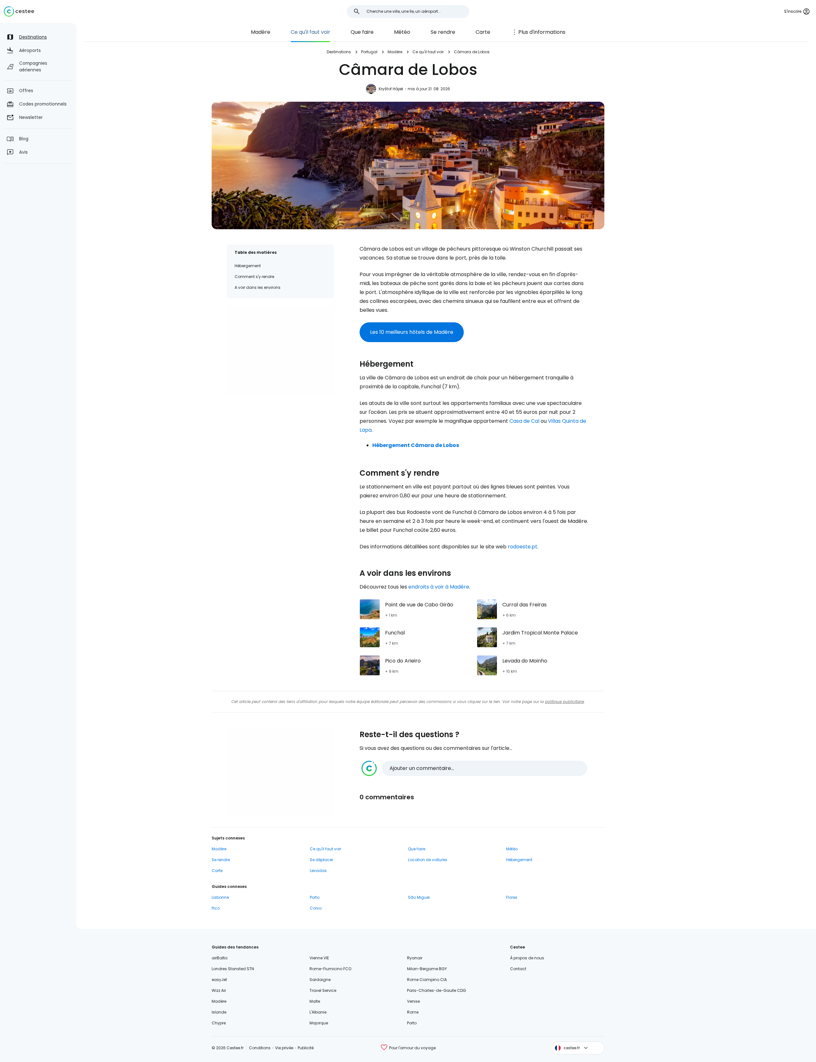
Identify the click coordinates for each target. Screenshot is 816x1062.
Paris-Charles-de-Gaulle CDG (436, 990)
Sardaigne (320, 979)
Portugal (369, 52)
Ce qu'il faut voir (310, 32)
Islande (219, 1012)
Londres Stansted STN (233, 968)
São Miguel (419, 897)
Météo (402, 32)
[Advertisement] (280, 350)
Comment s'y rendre (254, 276)
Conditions (260, 1048)
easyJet (219, 979)
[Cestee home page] (19, 11)
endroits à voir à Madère (438, 586)
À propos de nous (527, 958)
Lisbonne (220, 897)
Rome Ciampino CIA (427, 979)
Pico (216, 908)
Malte (315, 1001)
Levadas (318, 870)
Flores (511, 897)
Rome (413, 1012)
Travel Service (323, 990)
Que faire (362, 32)
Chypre (219, 1023)
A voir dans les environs (257, 287)
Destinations (339, 52)
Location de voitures (427, 859)
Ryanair (414, 958)
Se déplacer (321, 859)
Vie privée (284, 1048)
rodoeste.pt (522, 546)
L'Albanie (318, 1012)
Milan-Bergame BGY (427, 968)
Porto (314, 897)
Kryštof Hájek (391, 89)
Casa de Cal (524, 421)
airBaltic (220, 958)
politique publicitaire (564, 701)
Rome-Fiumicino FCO (330, 968)
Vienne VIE (319, 958)
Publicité (306, 1048)
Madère (260, 32)
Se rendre (443, 32)
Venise (413, 1001)
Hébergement (248, 265)
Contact (518, 968)
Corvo (316, 908)
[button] (474, 768)
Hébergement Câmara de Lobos (415, 445)
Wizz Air (219, 990)
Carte (483, 32)
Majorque (319, 1023)
